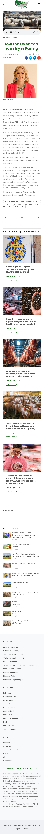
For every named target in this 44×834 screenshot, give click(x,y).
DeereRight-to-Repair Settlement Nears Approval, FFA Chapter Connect (21, 269)
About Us (6, 757)
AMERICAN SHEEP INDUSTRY (30, 201)
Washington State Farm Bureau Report (18, 665)
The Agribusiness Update (13, 654)
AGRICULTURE (19, 206)
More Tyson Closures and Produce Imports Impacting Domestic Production (26, 555)
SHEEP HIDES (27, 204)
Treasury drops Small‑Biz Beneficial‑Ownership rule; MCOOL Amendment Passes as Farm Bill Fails (21, 479)
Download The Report (12, 37)
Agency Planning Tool (11, 750)
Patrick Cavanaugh (10, 718)
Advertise (7, 746)
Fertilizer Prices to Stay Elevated (20, 584)
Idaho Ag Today (9, 676)
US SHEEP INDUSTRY (11, 201)
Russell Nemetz (9, 725)
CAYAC (6, 753)
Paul (5, 722)
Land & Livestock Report (12, 669)
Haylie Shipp (8, 700)
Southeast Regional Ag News (14, 679)
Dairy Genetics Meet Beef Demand (21, 545)
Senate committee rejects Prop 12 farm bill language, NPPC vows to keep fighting (20, 426)
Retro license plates (16, 612)
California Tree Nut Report (13, 658)
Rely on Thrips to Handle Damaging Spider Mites (24, 565)
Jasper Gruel (8, 704)
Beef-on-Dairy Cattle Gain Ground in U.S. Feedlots (25, 622)
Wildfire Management (16, 603)
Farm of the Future (10, 647)
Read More (11, 280)
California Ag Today (11, 651)
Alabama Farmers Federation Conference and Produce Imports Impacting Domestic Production (23, 535)
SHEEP (7, 204)
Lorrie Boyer (8, 99)
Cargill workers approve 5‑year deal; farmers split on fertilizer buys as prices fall (21, 322)
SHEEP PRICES (16, 204)
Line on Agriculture (10, 661)
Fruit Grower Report (11, 672)
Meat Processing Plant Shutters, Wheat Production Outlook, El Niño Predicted (20, 374)
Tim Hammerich (9, 729)
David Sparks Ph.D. (10, 697)
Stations (6, 743)
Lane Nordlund (9, 707)
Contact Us (7, 761)
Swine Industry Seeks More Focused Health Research (25, 593)
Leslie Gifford (8, 711)
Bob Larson (7, 693)
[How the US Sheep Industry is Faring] (22, 20)
